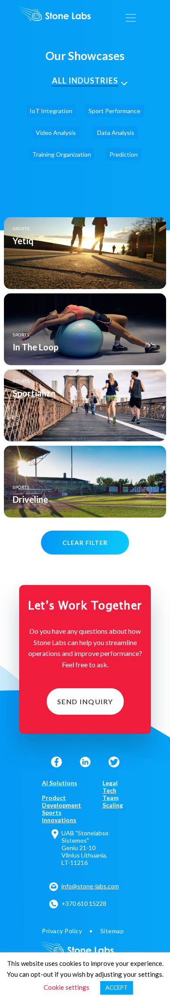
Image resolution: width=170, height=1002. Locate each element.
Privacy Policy (62, 931)
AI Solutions (59, 783)
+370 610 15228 (83, 903)
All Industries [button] (85, 80)
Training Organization (61, 154)
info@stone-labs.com (90, 886)
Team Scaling (112, 801)
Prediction (123, 154)
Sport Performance (114, 110)
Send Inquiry (85, 701)
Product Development (61, 801)
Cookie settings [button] (66, 987)
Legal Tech (110, 786)
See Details (85, 253)
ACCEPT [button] (116, 987)
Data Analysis (115, 132)
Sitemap (112, 931)
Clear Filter (85, 542)
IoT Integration (51, 110)
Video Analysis (56, 132)
